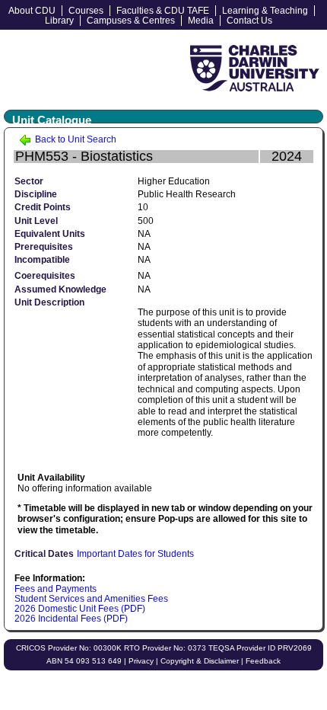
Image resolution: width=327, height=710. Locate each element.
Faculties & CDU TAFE (162, 10)
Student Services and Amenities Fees (91, 598)
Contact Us (249, 20)
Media (201, 20)
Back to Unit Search (74, 139)
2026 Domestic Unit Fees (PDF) (79, 608)
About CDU (32, 10)
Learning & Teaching (265, 10)
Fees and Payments (55, 589)
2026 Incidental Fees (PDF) (71, 618)
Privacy (141, 661)
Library (59, 20)
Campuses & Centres (131, 20)
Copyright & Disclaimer (199, 661)
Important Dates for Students (135, 553)
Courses (85, 10)
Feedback (263, 661)
